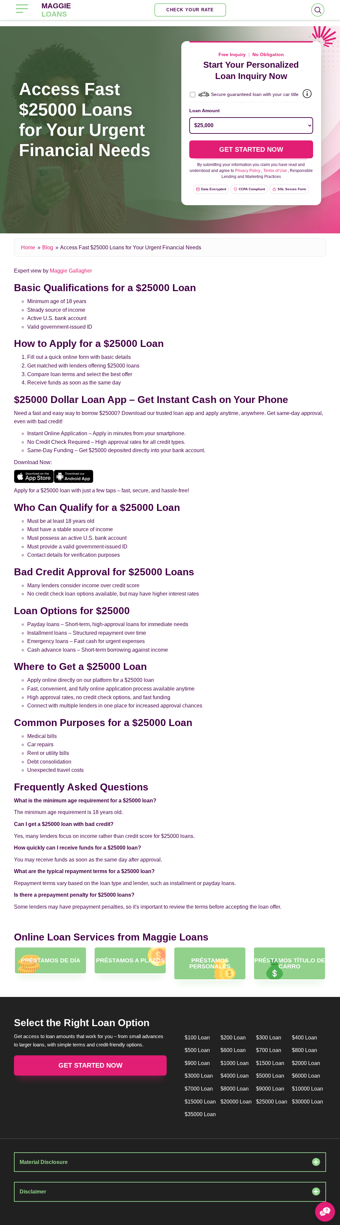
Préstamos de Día (50, 960)
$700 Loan (268, 1050)
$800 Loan (304, 1050)
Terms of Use (275, 170)
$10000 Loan (307, 1089)
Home (28, 247)
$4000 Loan (234, 1076)
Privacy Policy (247, 170)
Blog (47, 247)
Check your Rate (190, 9)
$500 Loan (197, 1050)
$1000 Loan (234, 1063)
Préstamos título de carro (289, 963)
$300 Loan (268, 1037)
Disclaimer (33, 1191)
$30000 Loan (307, 1101)
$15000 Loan (200, 1101)
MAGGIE (56, 10)
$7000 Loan (199, 1089)
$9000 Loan (270, 1089)
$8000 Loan (234, 1089)
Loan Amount (204, 110)
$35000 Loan (200, 1114)
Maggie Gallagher (71, 271)
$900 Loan (197, 1063)
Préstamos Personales (209, 963)
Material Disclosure (44, 1162)
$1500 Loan (270, 1063)
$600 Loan (233, 1050)
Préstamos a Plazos (130, 960)
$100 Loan (197, 1037)
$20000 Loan (236, 1101)
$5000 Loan (270, 1076)
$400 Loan (304, 1037)
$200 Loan (233, 1037)
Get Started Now (90, 1065)
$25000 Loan (271, 1101)
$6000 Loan (306, 1076)
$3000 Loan (199, 1076)
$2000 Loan (306, 1063)
